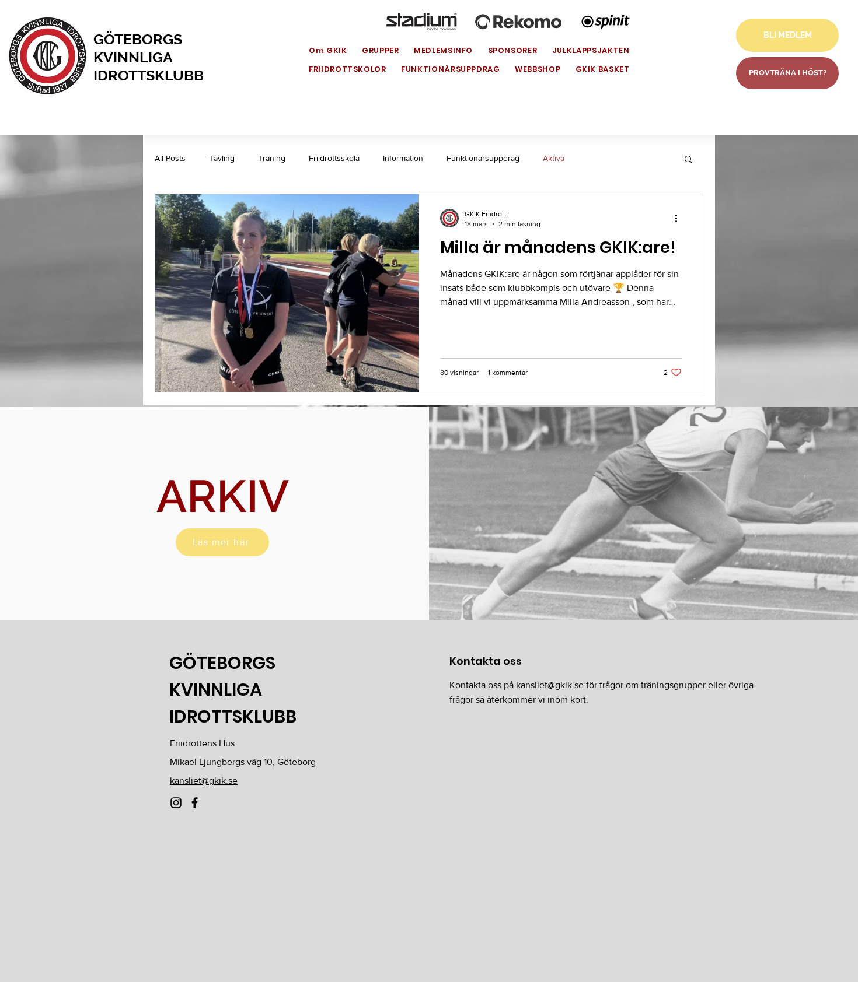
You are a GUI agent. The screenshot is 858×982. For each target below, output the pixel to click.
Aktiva (553, 158)
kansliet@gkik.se (204, 780)
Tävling (222, 158)
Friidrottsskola (334, 158)
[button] (688, 160)
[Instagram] (176, 802)
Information (403, 158)
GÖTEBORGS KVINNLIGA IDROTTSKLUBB (148, 57)
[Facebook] (194, 802)
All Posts (170, 158)
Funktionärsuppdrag (483, 158)
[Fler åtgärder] (680, 218)
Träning (271, 158)
